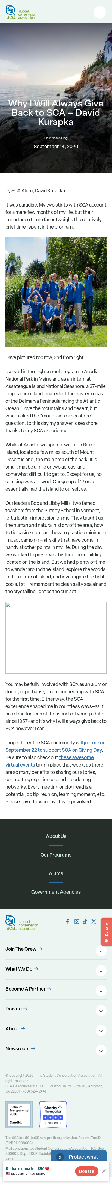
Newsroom (17, 1048)
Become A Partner (25, 988)
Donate (13, 1008)
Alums (56, 873)
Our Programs (56, 854)
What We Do (18, 968)
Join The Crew (20, 949)
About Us (56, 836)
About (12, 1028)
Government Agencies (56, 891)
